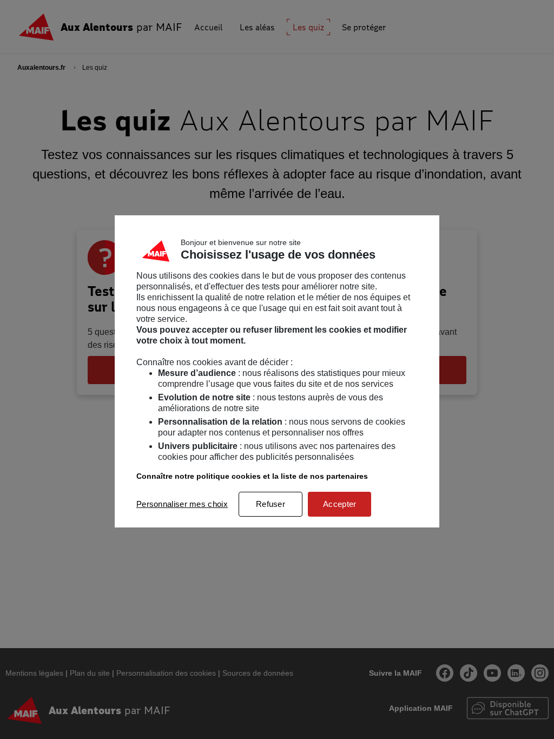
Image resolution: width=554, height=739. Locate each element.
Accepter (339, 504)
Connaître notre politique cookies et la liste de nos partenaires (252, 476)
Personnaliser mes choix (182, 504)
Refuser (270, 504)
